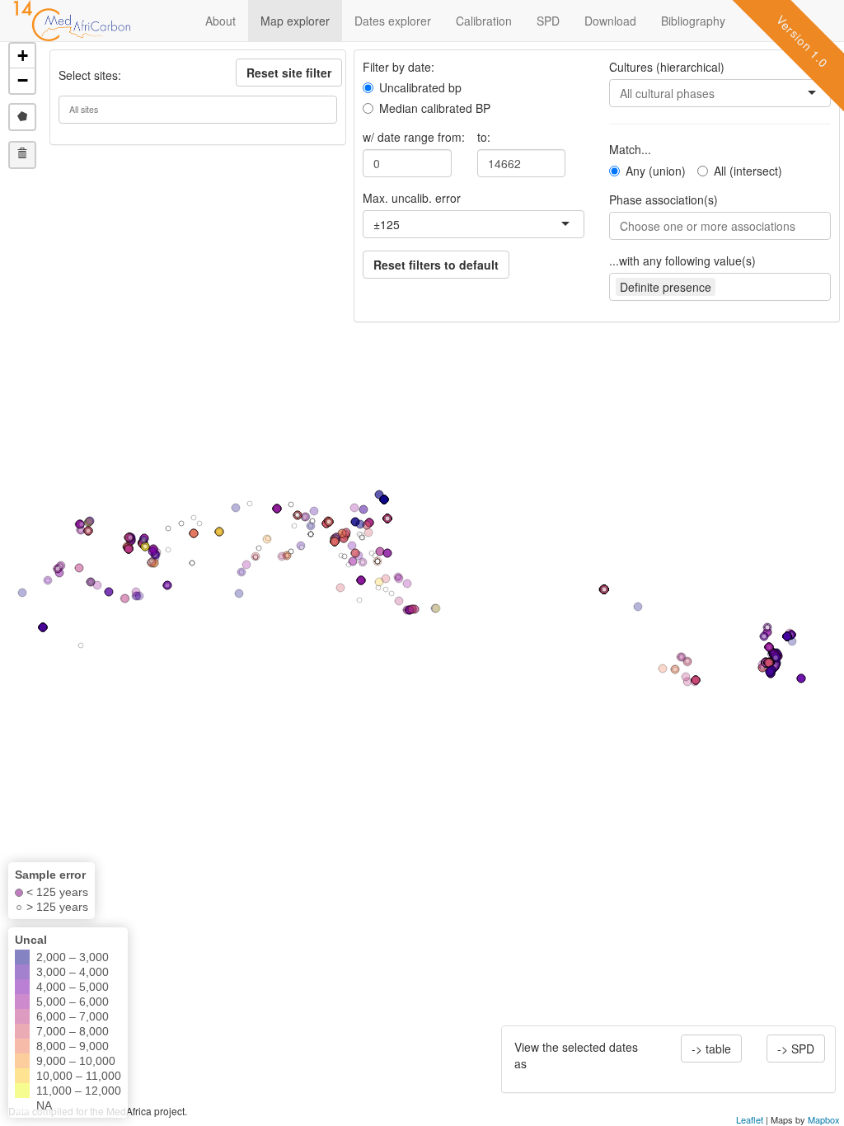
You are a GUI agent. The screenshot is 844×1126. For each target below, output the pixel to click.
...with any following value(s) (682, 260)
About (220, 20)
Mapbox (824, 1119)
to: (483, 137)
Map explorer (295, 20)
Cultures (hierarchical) (666, 67)
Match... (630, 149)
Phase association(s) (663, 199)
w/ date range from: (414, 137)
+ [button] (22, 55)
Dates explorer (392, 20)
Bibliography (693, 20)
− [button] (22, 80)
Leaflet (749, 1119)
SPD (548, 20)
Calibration (484, 20)
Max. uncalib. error (412, 198)
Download (610, 20)
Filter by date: (398, 67)
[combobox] (401, 224)
